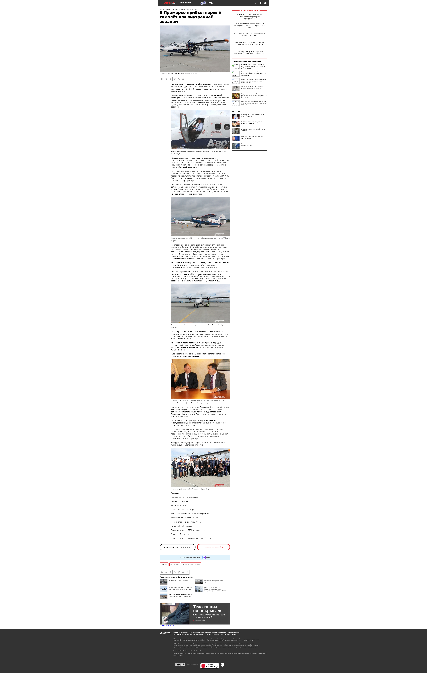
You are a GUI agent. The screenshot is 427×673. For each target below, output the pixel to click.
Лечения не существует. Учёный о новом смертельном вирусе (253, 87)
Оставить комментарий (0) (213, 547)
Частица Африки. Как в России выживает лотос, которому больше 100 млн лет (253, 73)
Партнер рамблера (192, 664)
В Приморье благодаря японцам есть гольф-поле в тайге (249, 34)
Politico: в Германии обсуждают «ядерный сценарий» (251, 122)
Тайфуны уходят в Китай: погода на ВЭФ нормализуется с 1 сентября (249, 43)
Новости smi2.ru (167, 625)
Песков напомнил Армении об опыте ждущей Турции (254, 144)
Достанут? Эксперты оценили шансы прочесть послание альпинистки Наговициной (254, 81)
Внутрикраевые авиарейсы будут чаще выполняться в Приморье (180, 595)
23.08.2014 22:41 (165, 9)
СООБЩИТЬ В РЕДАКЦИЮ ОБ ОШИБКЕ (225, 634)
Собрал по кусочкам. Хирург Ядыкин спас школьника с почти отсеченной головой (254, 103)
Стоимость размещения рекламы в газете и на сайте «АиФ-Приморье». (215, 632)
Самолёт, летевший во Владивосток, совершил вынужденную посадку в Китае (215, 589)
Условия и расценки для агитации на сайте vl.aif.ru (191, 634)
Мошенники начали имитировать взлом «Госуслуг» (252, 115)
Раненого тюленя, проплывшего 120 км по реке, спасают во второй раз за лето (249, 25)
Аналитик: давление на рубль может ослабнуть (253, 130)
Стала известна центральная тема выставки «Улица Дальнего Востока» (249, 52)
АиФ (196, 73)
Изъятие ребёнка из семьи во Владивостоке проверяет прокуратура (249, 17)
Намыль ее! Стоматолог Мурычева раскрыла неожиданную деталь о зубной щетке (253, 66)
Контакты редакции (180, 632)
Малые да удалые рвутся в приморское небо (213, 581)
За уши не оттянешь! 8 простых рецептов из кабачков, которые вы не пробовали (254, 95)
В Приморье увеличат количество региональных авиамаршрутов (181, 588)
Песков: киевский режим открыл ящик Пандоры (252, 137)
